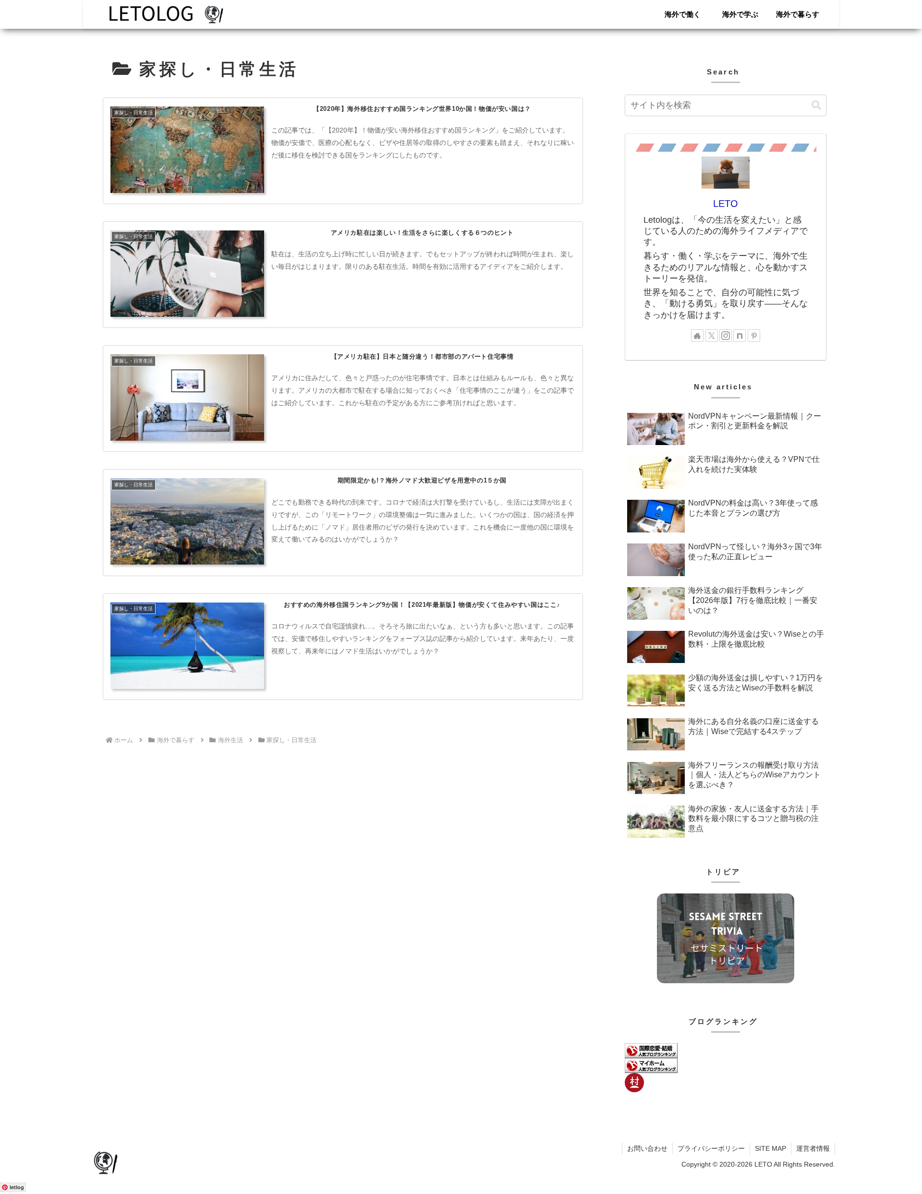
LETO (725, 203)
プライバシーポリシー (711, 1148)
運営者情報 (813, 1148)
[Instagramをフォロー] (725, 335)
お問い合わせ (647, 1148)
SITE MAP (770, 1148)
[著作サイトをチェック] (697, 335)
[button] (816, 105)
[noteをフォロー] (739, 335)
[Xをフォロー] (711, 335)
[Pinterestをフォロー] (754, 335)
